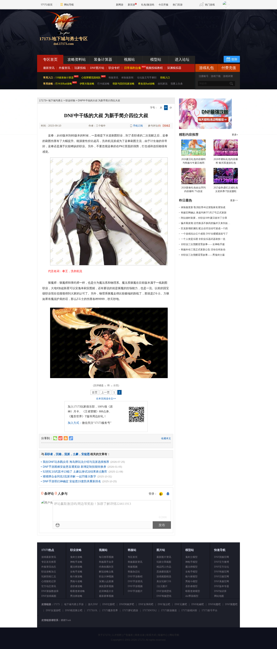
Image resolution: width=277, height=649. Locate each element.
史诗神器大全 (106, 591)
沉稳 (58, 454)
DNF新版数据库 (50, 591)
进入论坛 (182, 59)
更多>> (234, 200)
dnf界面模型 (191, 596)
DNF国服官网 (221, 557)
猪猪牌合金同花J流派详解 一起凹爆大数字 (69, 476)
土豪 (75, 454)
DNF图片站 (97, 67)
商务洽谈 (140, 635)
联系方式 (151, 635)
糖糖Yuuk (66, 620)
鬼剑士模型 (191, 557)
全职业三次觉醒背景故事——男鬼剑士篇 (203, 254)
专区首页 (50, 59)
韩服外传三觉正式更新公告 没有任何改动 (203, 249)
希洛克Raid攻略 (146, 83)
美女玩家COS (164, 581)
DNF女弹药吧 (145, 604)
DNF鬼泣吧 (164, 604)
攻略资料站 (77, 59)
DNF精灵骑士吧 (73, 610)
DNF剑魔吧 (214, 604)
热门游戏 (210, 4)
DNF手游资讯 (135, 581)
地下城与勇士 (55, 100)
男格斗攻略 (76, 581)
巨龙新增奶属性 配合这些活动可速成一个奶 (204, 228)
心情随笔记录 (48, 581)
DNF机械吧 (197, 604)
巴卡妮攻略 (103, 83)
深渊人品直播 (106, 581)
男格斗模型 (191, 581)
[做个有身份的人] (161, 494)
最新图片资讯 (164, 557)
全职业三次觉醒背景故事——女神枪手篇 (203, 244)
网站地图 (219, 596)
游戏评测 (228, 76)
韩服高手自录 (106, 561)
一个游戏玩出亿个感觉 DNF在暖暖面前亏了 (204, 233)
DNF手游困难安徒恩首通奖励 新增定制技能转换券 (74, 466)
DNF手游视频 (135, 586)
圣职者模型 (191, 586)
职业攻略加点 (48, 571)
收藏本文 (166, 438)
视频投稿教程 (154, 67)
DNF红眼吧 (108, 604)
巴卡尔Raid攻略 (63, 83)
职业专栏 (114, 67)
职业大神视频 (106, 576)
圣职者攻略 (76, 586)
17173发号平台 (209, 610)
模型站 (155, 59)
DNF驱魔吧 (231, 604)
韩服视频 (132, 566)
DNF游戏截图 (48, 596)
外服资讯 (64, 67)
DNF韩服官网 (221, 571)
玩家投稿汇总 (48, 576)
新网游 (119, 4)
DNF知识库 (220, 591)
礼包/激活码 (147, 4)
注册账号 (203, 76)
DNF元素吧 (181, 604)
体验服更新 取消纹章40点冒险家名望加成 (203, 207)
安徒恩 (85, 454)
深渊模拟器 (174, 67)
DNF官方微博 (221, 561)
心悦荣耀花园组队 (91, 77)
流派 (67, 454)
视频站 (129, 59)
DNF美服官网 (221, 581)
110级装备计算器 (64, 77)
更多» (235, 134)
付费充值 (228, 68)
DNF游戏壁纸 (164, 591)
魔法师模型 (191, 566)
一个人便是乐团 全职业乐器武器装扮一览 (203, 239)
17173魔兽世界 (110, 610)
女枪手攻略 (76, 571)
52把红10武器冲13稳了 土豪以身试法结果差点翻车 (75, 471)
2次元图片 (162, 586)
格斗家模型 (191, 576)
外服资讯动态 (48, 566)
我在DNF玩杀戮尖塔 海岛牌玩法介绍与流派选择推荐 (76, 461)
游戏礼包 (206, 68)
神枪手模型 (191, 561)
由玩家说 (162, 83)
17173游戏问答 (189, 610)
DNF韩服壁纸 (164, 596)
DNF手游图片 (135, 591)
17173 (42, 100)
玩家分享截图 (164, 561)
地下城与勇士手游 (74, 604)
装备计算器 (103, 59)
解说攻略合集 (106, 571)
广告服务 (128, 635)
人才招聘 (116, 635)
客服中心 (163, 635)
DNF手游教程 (135, 576)
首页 (95, 392)
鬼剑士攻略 (76, 557)
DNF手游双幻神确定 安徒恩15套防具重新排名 (72, 481)
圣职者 (48, 454)
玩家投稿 (80, 67)
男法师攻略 (76, 596)
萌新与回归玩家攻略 (123, 83)
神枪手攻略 (76, 561)
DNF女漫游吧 (53, 610)
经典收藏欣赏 (106, 566)
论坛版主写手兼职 (147, 77)
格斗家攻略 (76, 576)
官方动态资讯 (48, 586)
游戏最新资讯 (48, 557)
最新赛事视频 (106, 596)
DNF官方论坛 (221, 566)
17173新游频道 (169, 610)
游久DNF (93, 604)
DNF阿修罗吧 (126, 604)
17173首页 (47, 4)
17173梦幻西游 (130, 610)
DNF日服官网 (221, 576)
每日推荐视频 (106, 557)
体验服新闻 (127, 77)
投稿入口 (165, 77)
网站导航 (69, 4)
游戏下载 (216, 76)
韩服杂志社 (134, 571)
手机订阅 (138, 125)
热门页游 (178, 4)
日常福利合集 (132, 67)
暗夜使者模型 (192, 591)
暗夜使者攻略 (77, 591)
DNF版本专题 (221, 586)
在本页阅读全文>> (106, 398)
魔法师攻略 (76, 566)
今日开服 (163, 4)
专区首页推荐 (48, 561)
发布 (162, 525)
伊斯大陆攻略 (87, 83)
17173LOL (92, 610)
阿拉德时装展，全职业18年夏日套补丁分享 (204, 217)
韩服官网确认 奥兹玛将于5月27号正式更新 (204, 212)
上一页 (105, 392)
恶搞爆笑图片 (164, 571)
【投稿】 (166, 125)
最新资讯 (49, 67)
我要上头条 (177, 83)
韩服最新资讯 (135, 561)
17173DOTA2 (150, 610)
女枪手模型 (191, 571)
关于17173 (104, 635)
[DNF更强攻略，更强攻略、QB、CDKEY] (205, 128)
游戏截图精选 (164, 576)
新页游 (131, 4)
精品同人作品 (164, 566)
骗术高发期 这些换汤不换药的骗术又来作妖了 (205, 223)
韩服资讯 (113, 77)
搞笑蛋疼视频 (106, 586)
